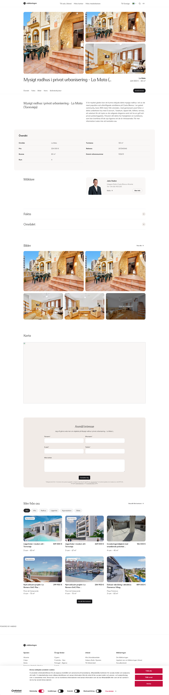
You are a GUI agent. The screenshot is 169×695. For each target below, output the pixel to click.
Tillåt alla (149, 671)
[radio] (26, 511)
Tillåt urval (148, 677)
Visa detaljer (109, 691)
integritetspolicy (80, 483)
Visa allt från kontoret (135, 503)
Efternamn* (88, 436)
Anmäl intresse (139, 90)
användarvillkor (90, 483)
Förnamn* (47, 436)
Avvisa (149, 684)
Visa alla (139, 245)
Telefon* (87, 447)
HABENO (13, 626)
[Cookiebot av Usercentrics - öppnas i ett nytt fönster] (16, 691)
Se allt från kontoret (84, 601)
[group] (84, 511)
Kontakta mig (84, 477)
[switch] (60, 691)
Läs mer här (94, 482)
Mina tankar (48, 457)
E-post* (46, 447)
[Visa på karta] (84, 372)
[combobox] (133, 4)
